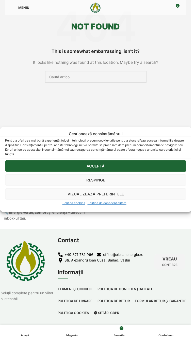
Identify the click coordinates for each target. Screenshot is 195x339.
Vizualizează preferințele (96, 193)
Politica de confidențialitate (107, 203)
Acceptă (96, 165)
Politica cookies (73, 203)
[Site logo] (95, 7)
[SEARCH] (141, 77)
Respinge (95, 179)
